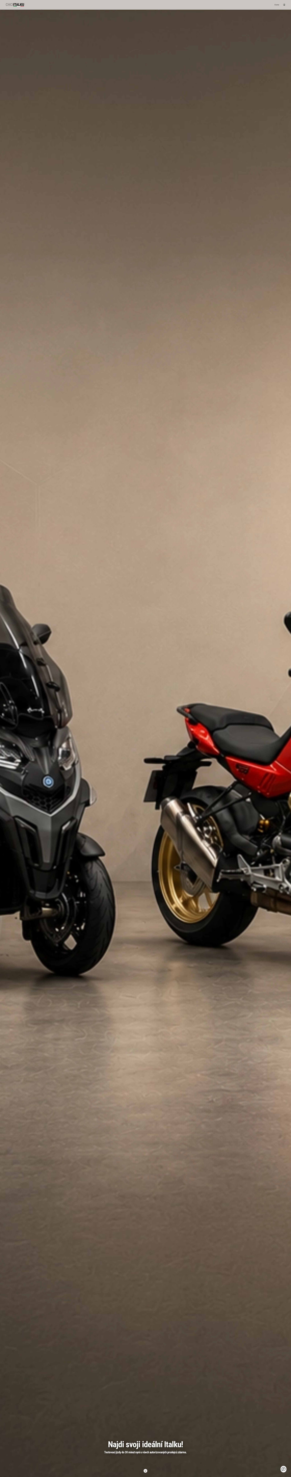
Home (276, 5)
